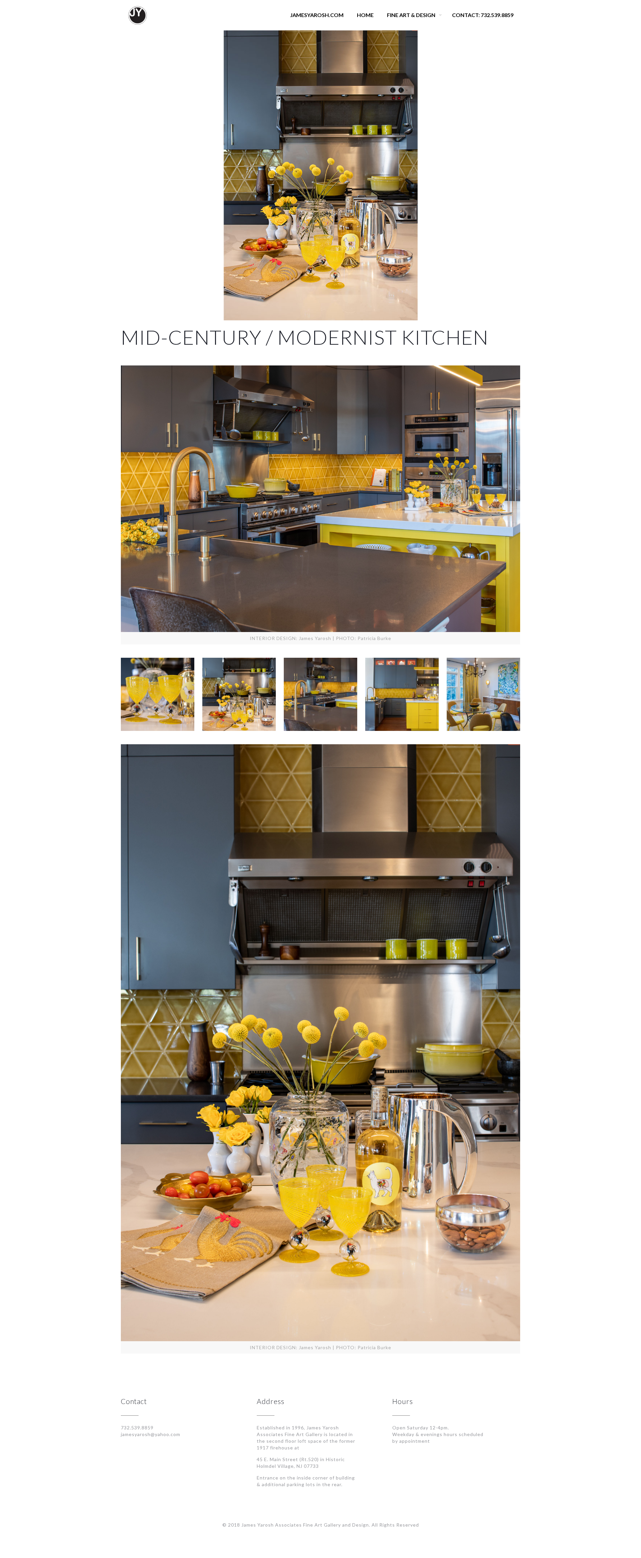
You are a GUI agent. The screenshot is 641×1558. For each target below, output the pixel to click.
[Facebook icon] (316, 1535)
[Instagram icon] (324, 1535)
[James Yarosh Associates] (138, 15)
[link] (157, 694)
